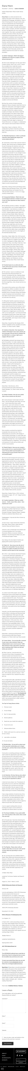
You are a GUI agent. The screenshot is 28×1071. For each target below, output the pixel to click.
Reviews (20, 986)
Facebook (17, 1056)
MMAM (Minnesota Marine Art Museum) (12, 885)
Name (4, 1016)
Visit (17, 1066)
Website (4, 1030)
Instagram (19, 1056)
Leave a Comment (19, 8)
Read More (5, 967)
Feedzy (25, 1069)
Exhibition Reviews (13, 986)
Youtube (22, 1056)
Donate (4, 1060)
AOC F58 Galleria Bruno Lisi (9, 946)
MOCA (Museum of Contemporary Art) (11, 915)
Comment (5, 998)
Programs (11, 1066)
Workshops (6, 1058)
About (5, 1066)
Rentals (22, 1066)
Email (4, 1023)
